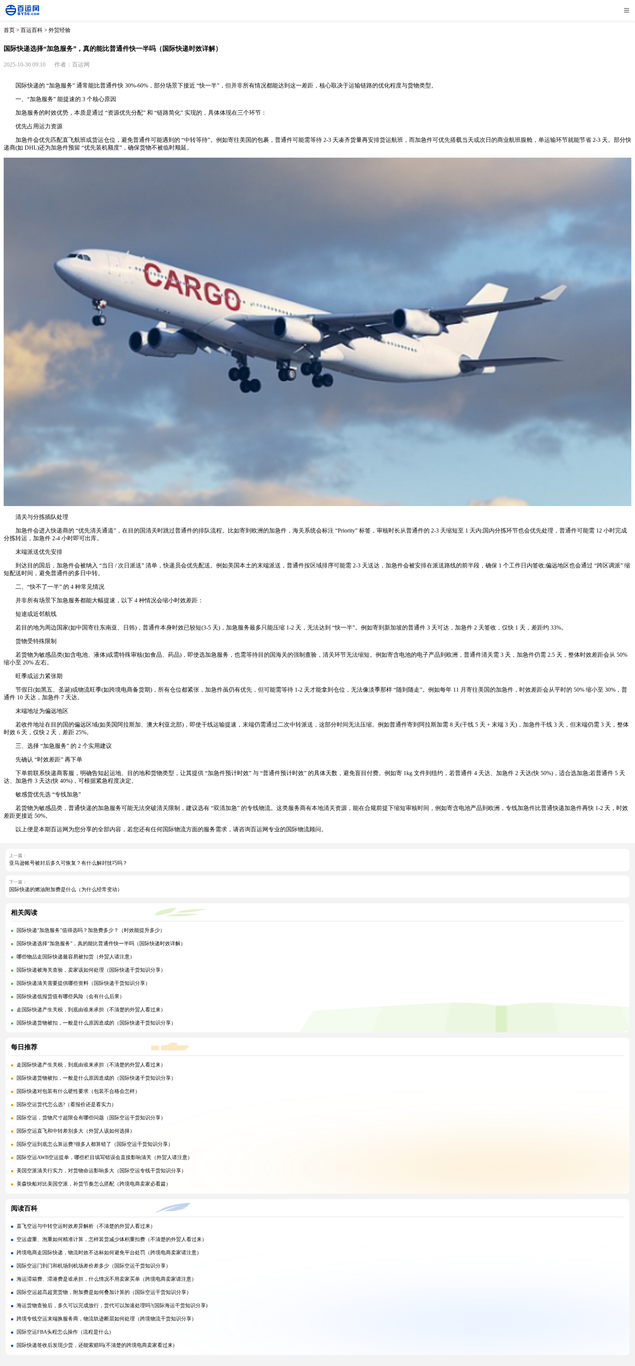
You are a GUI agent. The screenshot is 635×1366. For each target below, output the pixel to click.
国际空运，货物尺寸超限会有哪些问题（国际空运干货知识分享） (91, 1118)
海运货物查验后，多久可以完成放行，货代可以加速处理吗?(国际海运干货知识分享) (112, 1305)
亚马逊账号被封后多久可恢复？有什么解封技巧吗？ (68, 863)
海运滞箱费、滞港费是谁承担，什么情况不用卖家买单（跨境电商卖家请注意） (107, 1279)
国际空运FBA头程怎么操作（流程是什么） (65, 1332)
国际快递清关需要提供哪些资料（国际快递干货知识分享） (83, 983)
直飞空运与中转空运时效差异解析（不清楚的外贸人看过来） (86, 1226)
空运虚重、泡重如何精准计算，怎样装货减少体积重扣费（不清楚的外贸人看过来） (112, 1239)
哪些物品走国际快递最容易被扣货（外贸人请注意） (76, 957)
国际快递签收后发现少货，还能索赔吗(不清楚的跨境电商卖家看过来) (96, 1345)
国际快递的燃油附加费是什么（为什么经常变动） (65, 889)
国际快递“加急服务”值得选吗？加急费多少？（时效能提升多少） (91, 930)
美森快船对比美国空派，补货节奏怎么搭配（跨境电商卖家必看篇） (94, 1184)
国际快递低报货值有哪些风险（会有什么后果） (71, 996)
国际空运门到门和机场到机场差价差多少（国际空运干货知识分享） (94, 1266)
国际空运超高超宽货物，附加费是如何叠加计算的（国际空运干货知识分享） (104, 1292)
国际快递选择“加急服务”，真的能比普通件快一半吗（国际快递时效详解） (101, 943)
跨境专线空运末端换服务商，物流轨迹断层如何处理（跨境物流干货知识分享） (107, 1319)
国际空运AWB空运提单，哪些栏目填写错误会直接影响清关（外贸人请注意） (105, 1157)
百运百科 (32, 30)
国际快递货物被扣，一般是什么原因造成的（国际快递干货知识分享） (96, 1023)
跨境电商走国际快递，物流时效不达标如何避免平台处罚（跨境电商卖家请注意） (109, 1252)
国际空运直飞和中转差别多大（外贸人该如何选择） (76, 1131)
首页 (9, 30)
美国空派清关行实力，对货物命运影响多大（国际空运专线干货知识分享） (101, 1170)
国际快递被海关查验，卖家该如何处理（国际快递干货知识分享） (91, 970)
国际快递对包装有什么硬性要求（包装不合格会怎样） (78, 1091)
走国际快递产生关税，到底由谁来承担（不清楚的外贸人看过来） (91, 1009)
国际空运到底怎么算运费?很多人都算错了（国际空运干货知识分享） (95, 1144)
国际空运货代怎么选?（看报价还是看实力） (66, 1104)
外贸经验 (60, 30)
